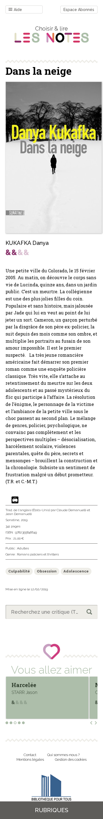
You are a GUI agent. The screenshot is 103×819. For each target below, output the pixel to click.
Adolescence (76, 571)
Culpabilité (19, 571)
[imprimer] (15, 500)
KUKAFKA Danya (27, 243)
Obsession (47, 571)
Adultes (23, 548)
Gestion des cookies (71, 759)
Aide (18, 9)
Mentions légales (30, 759)
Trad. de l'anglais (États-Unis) (27, 510)
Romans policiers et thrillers (38, 554)
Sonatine (12, 520)
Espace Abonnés (78, 9)
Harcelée (24, 684)
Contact (30, 755)
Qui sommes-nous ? (63, 755)
